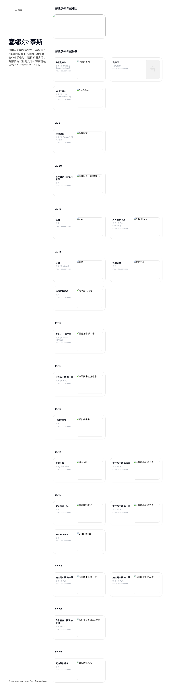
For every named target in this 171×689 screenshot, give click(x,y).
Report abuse (41, 681)
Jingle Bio (28, 681)
